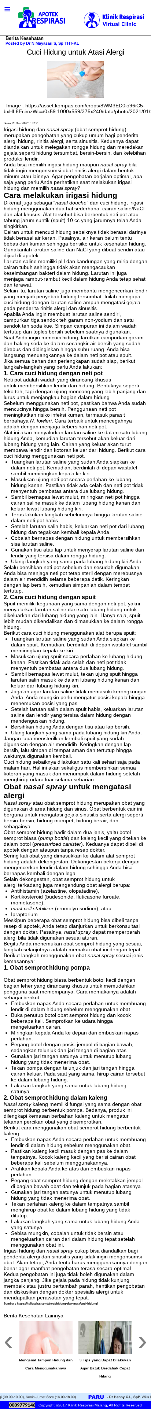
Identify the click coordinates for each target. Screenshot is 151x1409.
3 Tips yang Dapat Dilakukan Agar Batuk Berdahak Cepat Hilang (105, 1368)
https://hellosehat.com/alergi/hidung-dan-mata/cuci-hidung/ (57, 1303)
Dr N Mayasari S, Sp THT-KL (52, 43)
